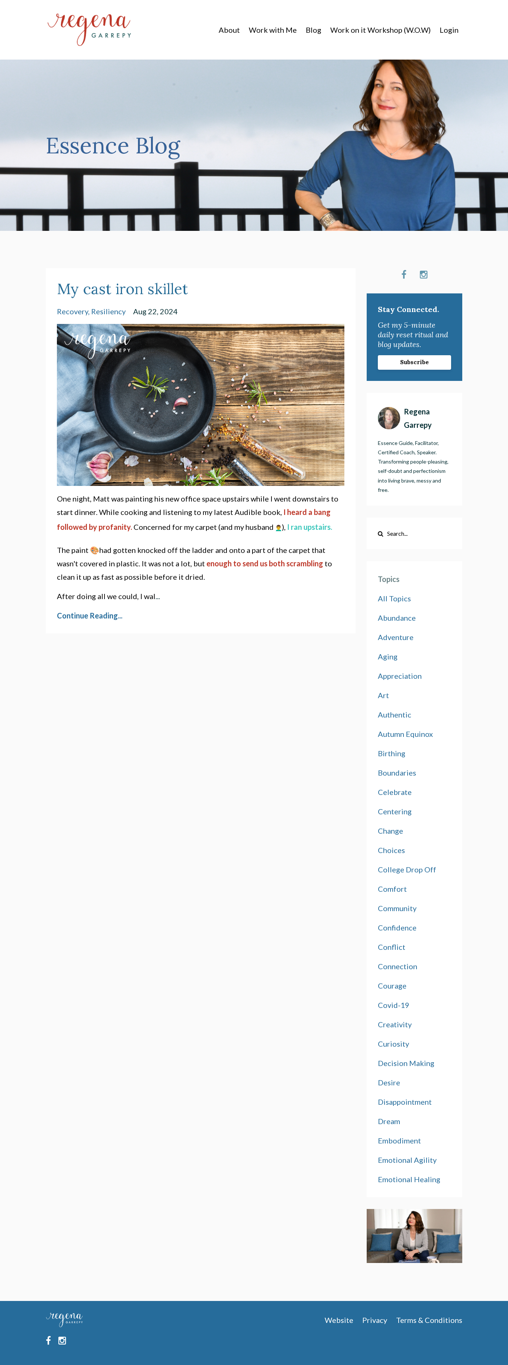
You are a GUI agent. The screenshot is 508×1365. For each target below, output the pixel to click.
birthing (391, 753)
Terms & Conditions (429, 1319)
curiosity (393, 1043)
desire (389, 1082)
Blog (313, 29)
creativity (395, 1024)
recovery (72, 311)
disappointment (405, 1101)
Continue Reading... (89, 615)
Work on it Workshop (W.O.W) (380, 29)
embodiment (399, 1140)
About (229, 29)
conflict (391, 946)
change (390, 830)
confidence (397, 927)
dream (389, 1121)
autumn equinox (405, 733)
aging (388, 656)
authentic (394, 714)
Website (339, 1319)
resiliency (108, 311)
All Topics (394, 598)
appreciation (400, 675)
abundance (397, 617)
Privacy (374, 1319)
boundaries (397, 772)
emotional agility (407, 1159)
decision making (406, 1063)
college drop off (407, 869)
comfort (392, 888)
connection (397, 966)
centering (395, 811)
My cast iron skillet (122, 288)
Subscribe (414, 362)
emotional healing (409, 1179)
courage (392, 985)
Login (449, 29)
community (397, 908)
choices (391, 850)
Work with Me (273, 29)
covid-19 (393, 1004)
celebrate (395, 792)
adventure (396, 637)
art (383, 695)
